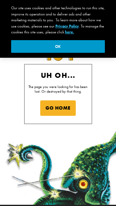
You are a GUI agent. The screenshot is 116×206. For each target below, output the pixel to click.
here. (69, 32)
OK (58, 46)
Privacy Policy (67, 26)
